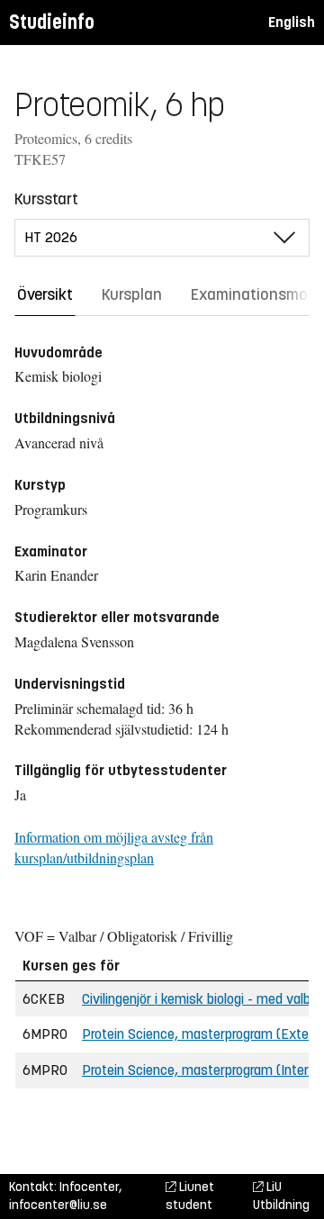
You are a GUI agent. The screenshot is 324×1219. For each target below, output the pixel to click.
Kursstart (46, 199)
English (291, 22)
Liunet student (190, 1196)
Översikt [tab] (45, 294)
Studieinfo (51, 22)
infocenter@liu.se (58, 1205)
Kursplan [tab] (132, 294)
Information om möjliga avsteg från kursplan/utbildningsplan (113, 847)
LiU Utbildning (281, 1196)
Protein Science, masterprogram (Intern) (201, 1070)
